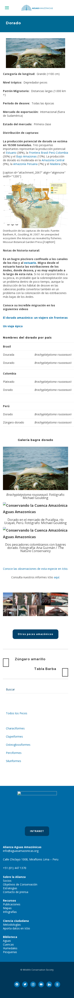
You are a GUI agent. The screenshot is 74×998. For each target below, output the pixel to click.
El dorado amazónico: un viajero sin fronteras (35, 317)
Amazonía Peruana (25, 164)
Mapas (7, 908)
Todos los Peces (16, 713)
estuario (30, 263)
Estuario (11, 152)
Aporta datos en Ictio (16, 928)
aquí (56, 577)
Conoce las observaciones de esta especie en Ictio (35, 569)
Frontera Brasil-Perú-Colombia (48, 152)
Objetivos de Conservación (20, 884)
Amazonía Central (53, 160)
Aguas (7, 941)
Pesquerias (10, 952)
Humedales (10, 948)
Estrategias (10, 888)
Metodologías (12, 924)
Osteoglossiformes (18, 745)
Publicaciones (11, 904)
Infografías (10, 912)
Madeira (55, 164)
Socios (7, 880)
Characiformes (15, 728)
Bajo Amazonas (26, 156)
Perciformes (14, 753)
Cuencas (8, 944)
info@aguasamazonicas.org (20, 851)
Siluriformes (13, 761)
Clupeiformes (14, 736)
